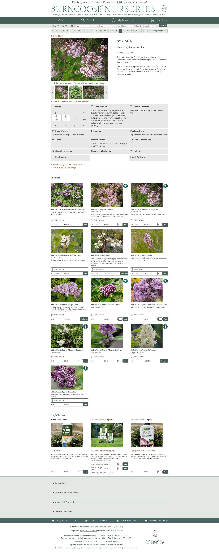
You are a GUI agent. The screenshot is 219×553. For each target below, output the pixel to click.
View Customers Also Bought (64, 168)
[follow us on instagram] (153, 543)
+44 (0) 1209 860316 (88, 530)
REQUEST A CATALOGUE (68, 520)
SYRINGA (58, 36)
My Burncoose (125, 20)
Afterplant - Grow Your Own (143, 451)
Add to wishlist (57, 220)
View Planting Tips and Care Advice (67, 165)
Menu (61, 20)
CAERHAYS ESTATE (130, 520)
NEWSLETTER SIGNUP (100, 520)
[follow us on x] (162, 543)
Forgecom (115, 542)
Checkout (162, 20)
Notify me (124, 273)
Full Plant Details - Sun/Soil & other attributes (71, 101)
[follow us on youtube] (157, 543)
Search (91, 20)
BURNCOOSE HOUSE (159, 520)
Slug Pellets (56, 451)
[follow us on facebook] (148, 543)
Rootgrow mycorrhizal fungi (103, 451)
